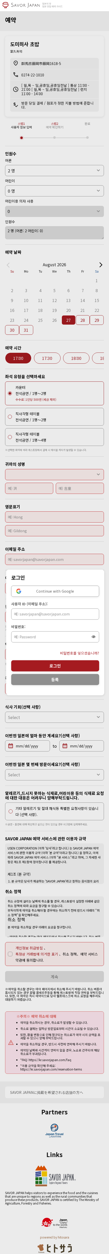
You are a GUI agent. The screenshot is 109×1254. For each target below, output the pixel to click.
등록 (55, 679)
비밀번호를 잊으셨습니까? (79, 653)
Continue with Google (55, 591)
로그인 (55, 666)
